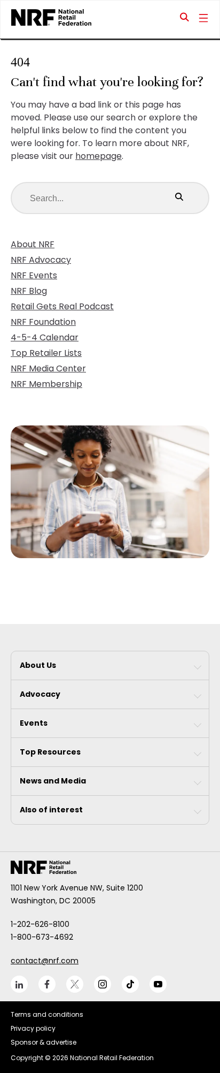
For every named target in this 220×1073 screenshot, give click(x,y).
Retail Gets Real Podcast (62, 306)
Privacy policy (33, 1028)
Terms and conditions (47, 1014)
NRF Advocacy (41, 260)
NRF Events (34, 275)
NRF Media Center (48, 368)
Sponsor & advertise (43, 1042)
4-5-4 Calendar (44, 337)
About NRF (32, 244)
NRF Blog (29, 291)
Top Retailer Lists (46, 353)
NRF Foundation (43, 322)
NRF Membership (46, 384)
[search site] (185, 19)
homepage (98, 156)
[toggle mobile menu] (203, 19)
